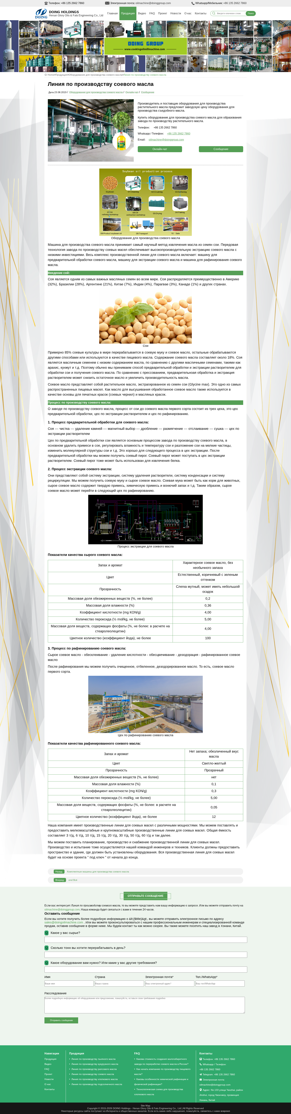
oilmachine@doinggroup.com (153, 3)
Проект (162, 13)
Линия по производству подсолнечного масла (96, 1084)
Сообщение (147, 92)
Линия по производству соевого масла (145, 74)
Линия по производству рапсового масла (94, 1069)
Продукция (128, 13)
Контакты (200, 13)
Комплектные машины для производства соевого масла (92, 871)
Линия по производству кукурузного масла (94, 1064)
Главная (112, 13)
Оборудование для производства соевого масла (95, 74)
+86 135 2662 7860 (235, 3)
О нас (187, 13)
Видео (142, 13)
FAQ (152, 13)
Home (51, 74)
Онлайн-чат (131, 92)
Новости (175, 13)
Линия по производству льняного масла (93, 1059)
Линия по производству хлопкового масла (94, 1079)
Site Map (145, 1105)
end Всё (66, 880)
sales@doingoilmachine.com (64, 922)
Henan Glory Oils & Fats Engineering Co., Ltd (76, 15)
